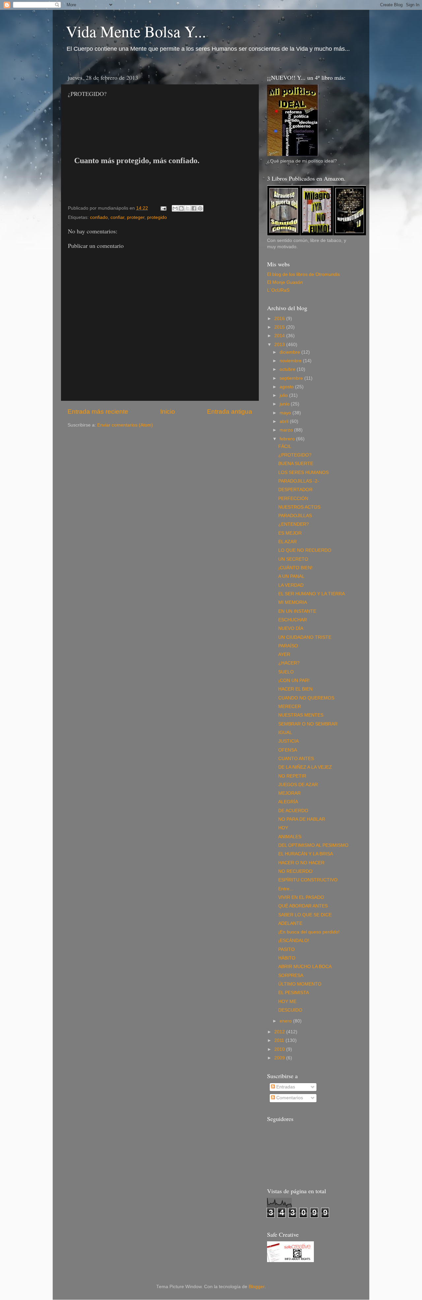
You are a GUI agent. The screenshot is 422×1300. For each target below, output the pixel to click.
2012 (280, 1031)
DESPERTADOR (295, 489)
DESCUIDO (290, 1010)
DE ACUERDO (293, 810)
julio (284, 395)
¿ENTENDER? (293, 524)
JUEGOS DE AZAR (298, 784)
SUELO (286, 671)
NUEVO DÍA (290, 628)
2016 (280, 318)
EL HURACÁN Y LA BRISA (305, 853)
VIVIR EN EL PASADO (301, 897)
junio (285, 403)
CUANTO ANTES (296, 758)
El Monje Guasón (285, 282)
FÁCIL (284, 446)
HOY (283, 827)
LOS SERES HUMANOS (303, 472)
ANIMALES (289, 836)
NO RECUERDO (295, 871)
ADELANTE (290, 923)
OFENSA (287, 750)
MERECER (289, 706)
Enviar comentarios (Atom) (125, 425)
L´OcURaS (278, 290)
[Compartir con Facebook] (194, 208)
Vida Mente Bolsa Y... (136, 31)
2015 (280, 327)
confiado (99, 217)
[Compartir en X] (187, 208)
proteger (135, 217)
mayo (286, 412)
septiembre (292, 378)
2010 (280, 1049)
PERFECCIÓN (293, 498)
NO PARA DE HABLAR (301, 819)
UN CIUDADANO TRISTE (304, 637)
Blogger (256, 1286)
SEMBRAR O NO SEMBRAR (308, 724)
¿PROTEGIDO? (295, 455)
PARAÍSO (288, 645)
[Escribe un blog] (181, 208)
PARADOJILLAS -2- (298, 481)
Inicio (167, 411)
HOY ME (287, 1001)
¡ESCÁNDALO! (293, 940)
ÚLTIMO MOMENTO (299, 984)
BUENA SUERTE (295, 463)
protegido (157, 217)
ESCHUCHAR (292, 619)
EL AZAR (287, 541)
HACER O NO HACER (301, 862)
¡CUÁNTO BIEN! (295, 567)
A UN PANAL (291, 576)
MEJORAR (289, 793)
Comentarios (289, 1097)
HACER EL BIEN (295, 689)
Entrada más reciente (98, 411)
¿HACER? (289, 663)
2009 (280, 1057)
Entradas (285, 1086)
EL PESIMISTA (293, 992)
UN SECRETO (293, 559)
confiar (117, 217)
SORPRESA (290, 975)
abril (285, 421)
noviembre (291, 360)
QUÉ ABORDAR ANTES (303, 905)
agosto (287, 386)
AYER (284, 654)
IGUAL (285, 732)
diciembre (290, 352)
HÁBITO (286, 958)
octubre (288, 369)
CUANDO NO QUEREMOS (306, 697)
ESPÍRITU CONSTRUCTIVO (308, 879)
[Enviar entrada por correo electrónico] (163, 208)
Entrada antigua (229, 411)
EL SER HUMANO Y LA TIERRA (311, 593)
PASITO (286, 949)
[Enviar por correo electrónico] (175, 208)
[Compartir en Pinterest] (200, 208)
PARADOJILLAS (295, 515)
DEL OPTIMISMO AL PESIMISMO (313, 845)
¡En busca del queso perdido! (309, 932)
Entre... (285, 888)
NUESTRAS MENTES (300, 715)
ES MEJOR (290, 533)
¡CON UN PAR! (294, 680)
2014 (280, 335)
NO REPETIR (292, 776)
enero (286, 1021)
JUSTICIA (288, 741)
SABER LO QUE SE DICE (305, 914)
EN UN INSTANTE (297, 611)
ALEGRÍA (288, 801)
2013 (280, 344)
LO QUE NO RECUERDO (304, 550)
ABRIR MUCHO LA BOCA (305, 966)
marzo (287, 430)
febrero (288, 438)
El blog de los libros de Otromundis (303, 274)
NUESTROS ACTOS (299, 507)
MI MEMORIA (292, 602)
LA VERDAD (291, 585)
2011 (280, 1040)
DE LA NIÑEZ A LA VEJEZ (305, 767)
